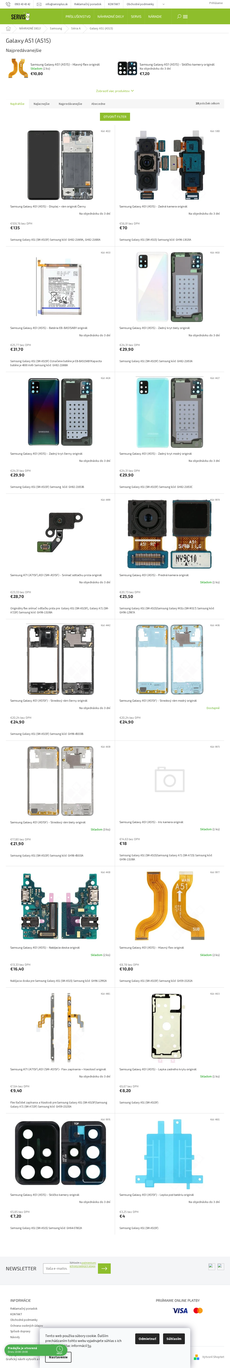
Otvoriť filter (115, 117)
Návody (15, 1337)
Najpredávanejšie (70, 104)
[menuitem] (78, 16)
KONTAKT (114, 4)
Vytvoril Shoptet (213, 1357)
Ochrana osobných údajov (26, 1326)
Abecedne (98, 104)
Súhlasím (173, 1338)
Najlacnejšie (42, 104)
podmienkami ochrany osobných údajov (83, 1264)
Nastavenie (58, 1357)
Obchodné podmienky (140, 4)
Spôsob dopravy (20, 1331)
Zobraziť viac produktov (113, 91)
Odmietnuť (147, 1338)
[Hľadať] (179, 16)
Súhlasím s (83, 1264)
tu (89, 1345)
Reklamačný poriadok (87, 4)
